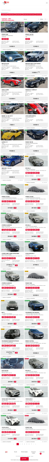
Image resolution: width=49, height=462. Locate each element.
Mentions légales (24, 451)
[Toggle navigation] (47, 3)
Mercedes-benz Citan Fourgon (28, 14)
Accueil (15, 451)
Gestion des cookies (33, 452)
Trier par (25, 19)
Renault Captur (11, 14)
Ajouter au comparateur (7, 49)
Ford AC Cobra (38, 14)
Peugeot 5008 (4, 14)
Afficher (41, 19)
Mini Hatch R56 (18, 14)
